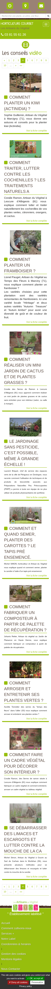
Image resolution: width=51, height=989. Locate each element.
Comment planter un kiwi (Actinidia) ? (22, 103)
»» (21, 65)
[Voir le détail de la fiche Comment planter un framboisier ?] (25, 242)
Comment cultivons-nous (16, 928)
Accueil (5, 923)
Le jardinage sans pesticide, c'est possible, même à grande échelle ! (21, 453)
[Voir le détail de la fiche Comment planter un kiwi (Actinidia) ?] (25, 82)
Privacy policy (25, 986)
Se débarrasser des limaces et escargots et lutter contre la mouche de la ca (25, 839)
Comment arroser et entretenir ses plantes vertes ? (23, 692)
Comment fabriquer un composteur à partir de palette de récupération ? (25, 618)
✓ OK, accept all (35, 978)
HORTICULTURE (17, 26)
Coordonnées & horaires (16, 944)
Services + (7, 933)
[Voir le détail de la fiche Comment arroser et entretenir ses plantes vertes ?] (25, 669)
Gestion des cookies (13, 953)
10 (5, 65)
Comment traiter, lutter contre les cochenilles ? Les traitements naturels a (24, 177)
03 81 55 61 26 (15, 34)
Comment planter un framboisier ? (19, 265)
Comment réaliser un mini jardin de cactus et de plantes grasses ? (24, 371)
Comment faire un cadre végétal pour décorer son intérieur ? (24, 763)
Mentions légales (11, 959)
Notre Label (8, 938)
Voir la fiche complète (36, 131)
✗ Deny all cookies (18, 982)
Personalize (37, 982)
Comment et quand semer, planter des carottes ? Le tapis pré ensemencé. (20, 543)
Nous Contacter (10, 968)
